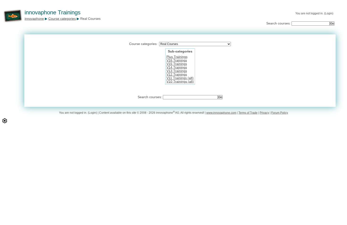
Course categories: (143, 44)
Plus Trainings (176, 57)
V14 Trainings (176, 67)
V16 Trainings (176, 60)
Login (328, 13)
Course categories (62, 18)
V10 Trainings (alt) (180, 81)
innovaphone (34, 18)
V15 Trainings (176, 64)
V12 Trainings (176, 74)
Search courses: (279, 23)
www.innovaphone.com (221, 112)
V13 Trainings (176, 71)
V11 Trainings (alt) (180, 78)
